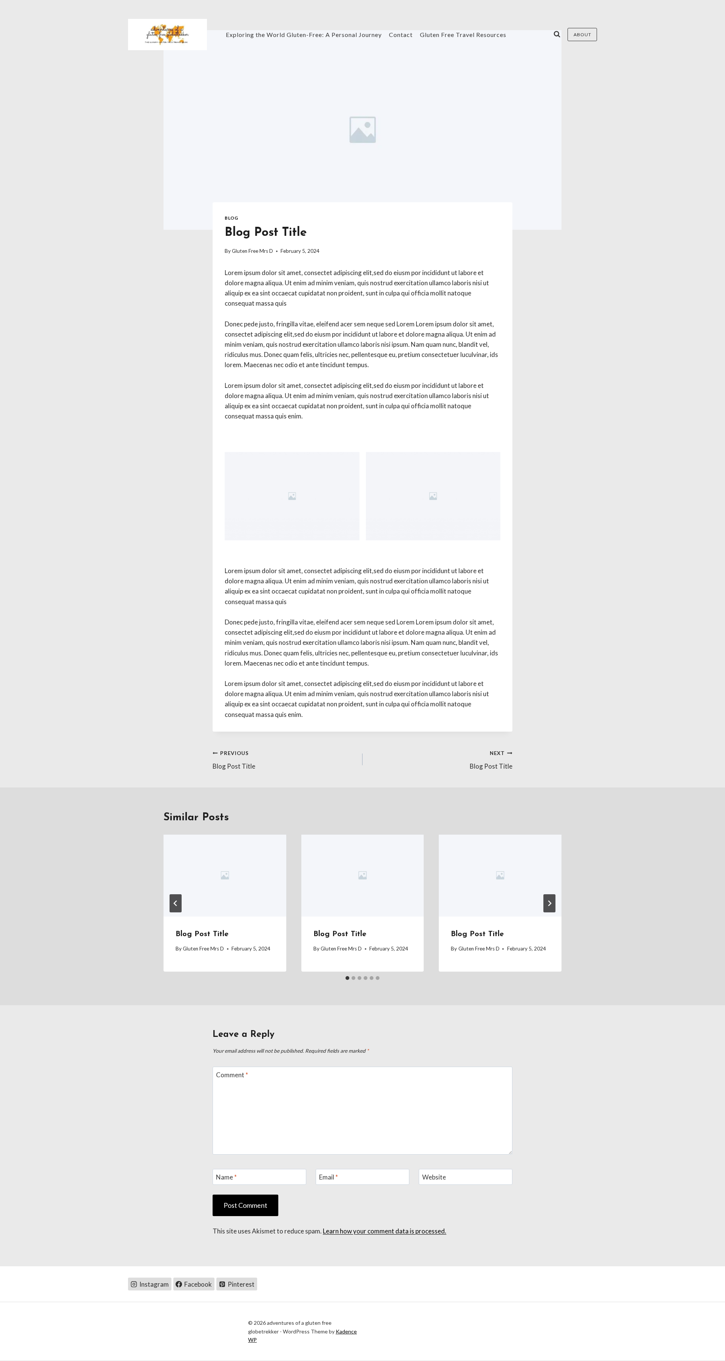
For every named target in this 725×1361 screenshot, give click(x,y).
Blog (231, 218)
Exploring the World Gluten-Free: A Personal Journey (304, 34)
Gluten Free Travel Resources (463, 34)
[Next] (549, 903)
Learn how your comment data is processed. (384, 1231)
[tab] (347, 978)
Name (226, 1177)
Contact (401, 34)
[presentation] (225, 875)
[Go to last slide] (176, 903)
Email (328, 1177)
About (582, 34)
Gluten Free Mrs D (252, 251)
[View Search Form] (557, 34)
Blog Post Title (234, 760)
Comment (232, 1075)
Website (434, 1177)
